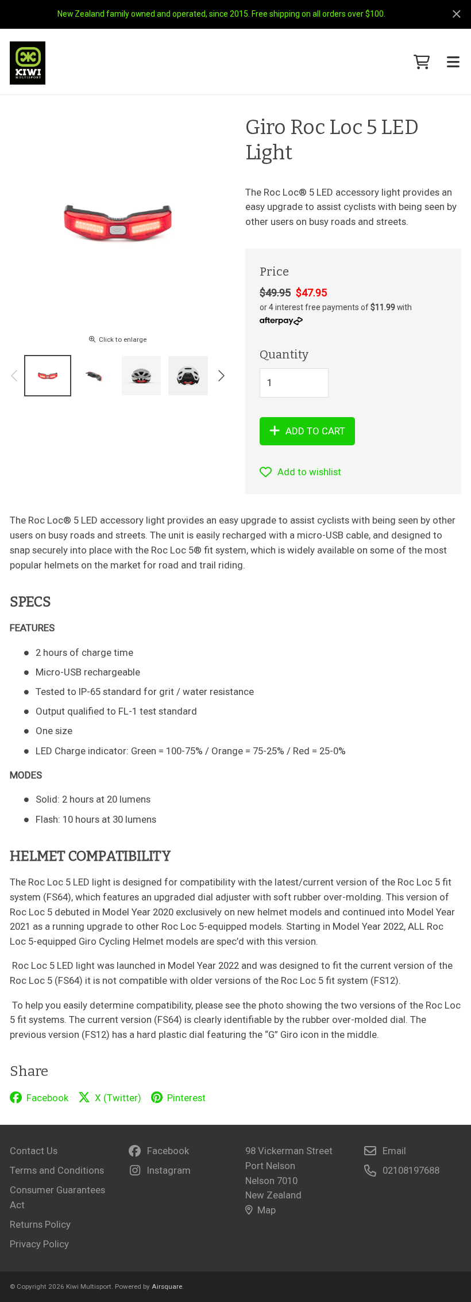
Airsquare (167, 1286)
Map (266, 1210)
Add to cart (315, 431)
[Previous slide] (15, 376)
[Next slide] (220, 376)
